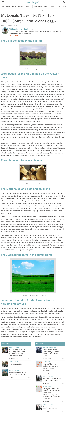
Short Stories (48, 376)
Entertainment (38, 6)
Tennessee (46, 361)
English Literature (49, 347)
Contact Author (13, 35)
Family (46, 6)
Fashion (52, 6)
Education (28, 6)
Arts (2, 6)
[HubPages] (33, 2)
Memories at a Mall (15, 364)
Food (58, 6)
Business (20, 6)
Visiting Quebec (48, 386)
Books (14, 6)
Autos (8, 6)
